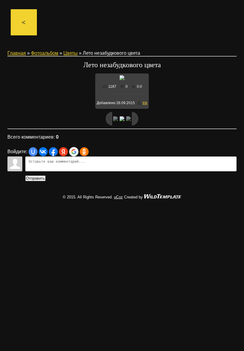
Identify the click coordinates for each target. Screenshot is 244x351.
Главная (16, 53)
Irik (145, 103)
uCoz (118, 197)
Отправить (35, 178)
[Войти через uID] (33, 151)
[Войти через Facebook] (53, 151)
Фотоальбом (44, 53)
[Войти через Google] (74, 151)
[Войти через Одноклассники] (84, 151)
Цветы (70, 53)
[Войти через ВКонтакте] (43, 151)
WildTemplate (162, 197)
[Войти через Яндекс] (63, 151)
